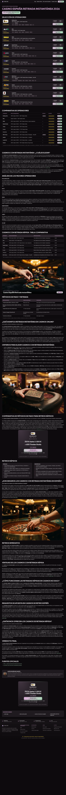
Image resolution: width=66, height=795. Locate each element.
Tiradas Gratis (54, 1)
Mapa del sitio (56, 728)
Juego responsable (35, 730)
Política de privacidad (46, 728)
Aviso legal (45, 726)
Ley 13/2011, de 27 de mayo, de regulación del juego (13, 665)
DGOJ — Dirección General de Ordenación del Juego (13, 663)
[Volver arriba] (63, 792)
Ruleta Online (39, 1)
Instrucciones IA (57, 730)
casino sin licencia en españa (40, 713)
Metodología (34, 726)
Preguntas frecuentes (58, 726)
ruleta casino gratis (23, 713)
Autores (33, 728)
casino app (48, 167)
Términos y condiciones (47, 730)
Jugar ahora (61, 1)
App (35, 1)
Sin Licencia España (47, 1)
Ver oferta (59, 115)
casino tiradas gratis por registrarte (54, 714)
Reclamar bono (33, 450)
